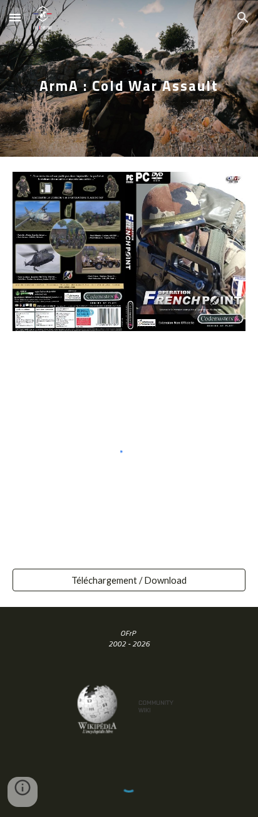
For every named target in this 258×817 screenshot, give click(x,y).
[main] (129, 78)
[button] (15, 17)
